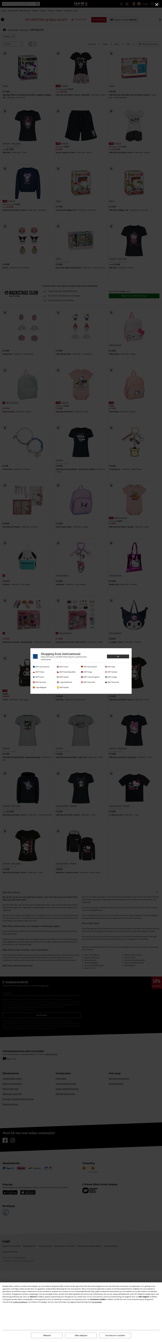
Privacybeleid (97, 1302)
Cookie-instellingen (20, 1302)
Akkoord (47, 1335)
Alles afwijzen (81, 1335)
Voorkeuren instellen (115, 1335)
